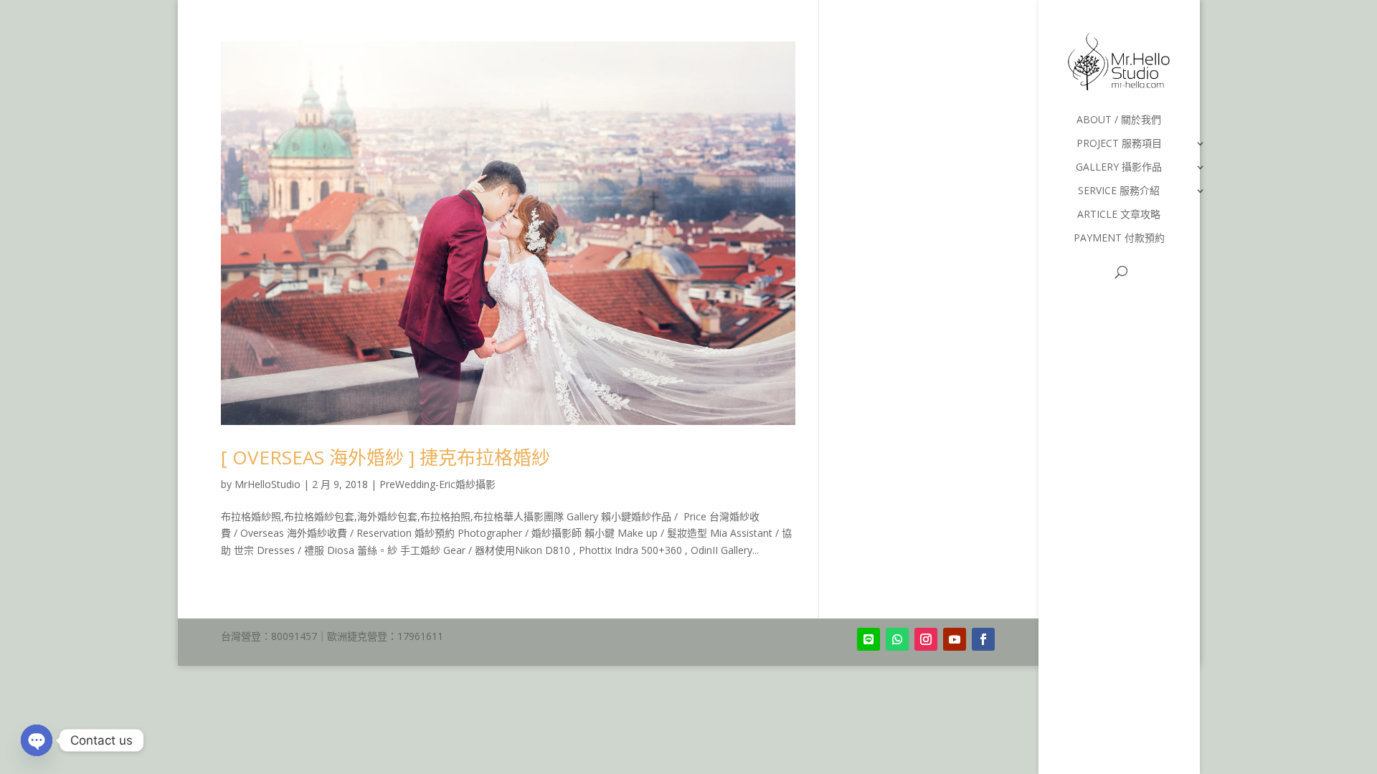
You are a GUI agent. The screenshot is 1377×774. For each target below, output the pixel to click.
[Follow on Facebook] (983, 639)
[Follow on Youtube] (954, 639)
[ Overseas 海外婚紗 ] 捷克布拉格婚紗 (385, 457)
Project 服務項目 (1119, 144)
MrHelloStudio (268, 484)
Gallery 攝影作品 (1119, 167)
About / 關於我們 (1118, 120)
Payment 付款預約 (1119, 238)
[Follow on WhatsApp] (897, 639)
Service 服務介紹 (1119, 191)
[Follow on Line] (868, 639)
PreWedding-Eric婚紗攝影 (437, 484)
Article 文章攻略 (1118, 215)
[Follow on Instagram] (925, 639)
